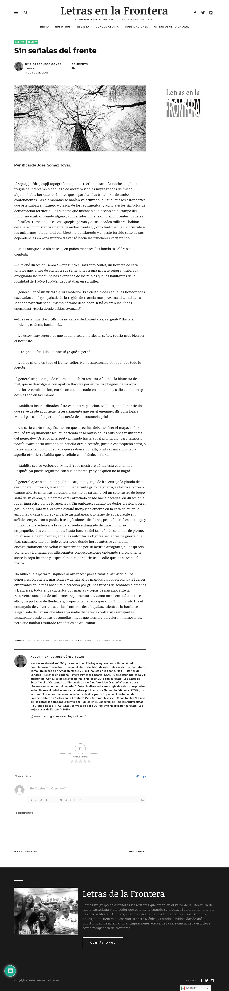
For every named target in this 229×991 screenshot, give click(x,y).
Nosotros (63, 26)
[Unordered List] (55, 800)
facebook (195, 12)
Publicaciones (136, 26)
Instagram (211, 12)
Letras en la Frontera (114, 10)
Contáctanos (103, 943)
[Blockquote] (60, 800)
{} (75, 799)
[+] (80, 799)
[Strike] (45, 800)
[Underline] (40, 800)
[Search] (26, 12)
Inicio (44, 26)
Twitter (203, 12)
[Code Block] (65, 800)
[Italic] (35, 800)
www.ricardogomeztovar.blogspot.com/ (60, 716)
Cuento (20, 42)
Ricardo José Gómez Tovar (100, 640)
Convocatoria (107, 26)
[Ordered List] (50, 800)
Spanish (190, 987)
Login (142, 776)
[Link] (70, 800)
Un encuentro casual (171, 26)
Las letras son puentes (44, 640)
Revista (83, 26)
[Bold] (30, 800)
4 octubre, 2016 (37, 72)
